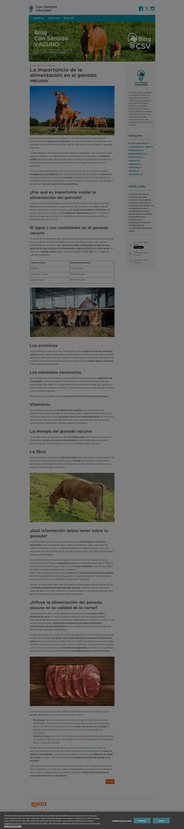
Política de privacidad (12, 826)
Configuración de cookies (121, 820)
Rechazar (142, 820)
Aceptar (161, 820)
